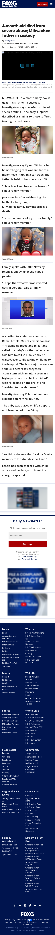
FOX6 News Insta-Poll (11, 654)
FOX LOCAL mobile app (10, 658)
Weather (30, 629)
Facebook (6, 760)
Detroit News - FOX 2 (11, 809)
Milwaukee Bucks (9, 732)
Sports (6, 710)
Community (32, 749)
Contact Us (32, 791)
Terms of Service (29, 559)
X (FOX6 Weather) (9, 784)
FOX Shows (30, 743)
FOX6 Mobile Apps (33, 804)
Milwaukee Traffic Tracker (33, 702)
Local (4, 633)
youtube (35, 905)
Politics (5, 651)
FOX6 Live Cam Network (32, 642)
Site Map (6, 666)
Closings (29, 653)
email (40, 905)
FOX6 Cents (7, 680)
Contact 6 (6, 677)
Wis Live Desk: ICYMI (34, 720)
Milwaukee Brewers (10, 714)
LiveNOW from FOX (33, 727)
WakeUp (30, 673)
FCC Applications (32, 820)
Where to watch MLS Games (34, 890)
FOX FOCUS (7, 851)
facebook (15, 905)
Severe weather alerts (34, 633)
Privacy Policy (30, 556)
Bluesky (5, 772)
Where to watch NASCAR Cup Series (33, 857)
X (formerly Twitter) (10, 776)
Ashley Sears (10, 40)
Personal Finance (9, 686)
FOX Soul (29, 736)
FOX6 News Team (33, 807)
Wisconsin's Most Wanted (9, 637)
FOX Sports (30, 733)
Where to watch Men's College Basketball (32, 870)
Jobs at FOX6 (31, 810)
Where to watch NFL (34, 844)
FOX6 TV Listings (32, 724)
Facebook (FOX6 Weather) (9, 780)
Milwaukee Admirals (10, 724)
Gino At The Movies (33, 698)
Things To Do (31, 753)
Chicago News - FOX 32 (11, 799)
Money (6, 673)
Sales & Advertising (9, 839)
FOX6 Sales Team (9, 844)
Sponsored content (10, 854)
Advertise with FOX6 (10, 848)
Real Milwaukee (32, 685)
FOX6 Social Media (9, 751)
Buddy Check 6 (31, 763)
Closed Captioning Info (33, 824)
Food (27, 695)
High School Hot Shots (9, 728)
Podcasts (6, 648)
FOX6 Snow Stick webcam (32, 661)
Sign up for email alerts (32, 799)
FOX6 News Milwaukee (10, 43)
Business (6, 689)
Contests (29, 795)
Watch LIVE (32, 710)
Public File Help (31, 816)
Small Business (8, 692)
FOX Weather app (33, 647)
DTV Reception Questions (31, 829)
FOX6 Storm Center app (33, 637)
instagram (25, 905)
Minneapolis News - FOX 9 (10, 805)
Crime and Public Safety (29, 43)
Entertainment (8, 644)
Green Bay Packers (10, 717)
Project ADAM (31, 766)
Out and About (31, 688)
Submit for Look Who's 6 (32, 678)
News (5, 629)
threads (30, 905)
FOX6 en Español (9, 663)
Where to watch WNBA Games (32, 884)
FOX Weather (31, 650)
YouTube (6, 757)
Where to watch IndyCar (32, 863)
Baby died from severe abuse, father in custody (23, 82)
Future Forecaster (33, 656)
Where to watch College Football (32, 849)
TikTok (5, 766)
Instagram (6, 763)
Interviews (29, 692)
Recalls (5, 683)
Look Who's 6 (31, 682)
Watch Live (42, 4)
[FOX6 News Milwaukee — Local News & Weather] (10, 4)
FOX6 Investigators (10, 641)
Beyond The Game (10, 720)
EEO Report (30, 813)
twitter (20, 905)
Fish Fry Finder (31, 760)
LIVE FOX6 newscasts (34, 717)
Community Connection (30, 770)
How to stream (31, 714)
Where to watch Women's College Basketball (32, 878)
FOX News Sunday (33, 740)
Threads (5, 769)
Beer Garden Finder (33, 757)
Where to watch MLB (34, 853)
